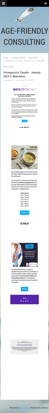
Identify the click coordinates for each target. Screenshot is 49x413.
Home (5, 57)
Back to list (8, 66)
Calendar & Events (18, 57)
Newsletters (33, 57)
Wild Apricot (24, 408)
